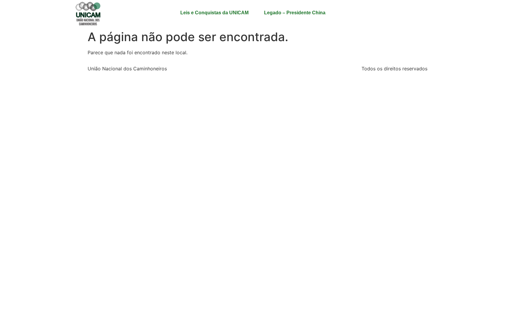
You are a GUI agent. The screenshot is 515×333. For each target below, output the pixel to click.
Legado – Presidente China (294, 12)
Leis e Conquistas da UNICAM (214, 12)
